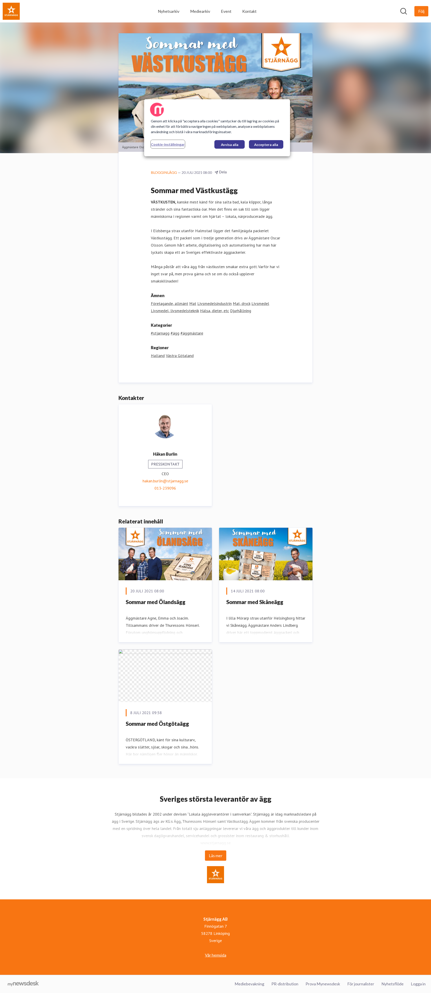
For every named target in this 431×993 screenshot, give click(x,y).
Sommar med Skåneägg (254, 602)
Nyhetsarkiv (168, 11)
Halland (158, 355)
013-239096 (165, 488)
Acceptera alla (266, 144)
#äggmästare (191, 333)
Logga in (418, 983)
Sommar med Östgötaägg (157, 723)
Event (226, 11)
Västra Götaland (180, 355)
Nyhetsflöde (392, 983)
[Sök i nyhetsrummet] (403, 11)
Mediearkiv (200, 11)
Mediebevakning (249, 983)
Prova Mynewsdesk (323, 983)
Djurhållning (240, 310)
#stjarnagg (160, 333)
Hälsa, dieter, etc (214, 310)
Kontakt (249, 11)
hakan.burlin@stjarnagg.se (165, 480)
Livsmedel (260, 303)
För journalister (360, 983)
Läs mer (215, 855)
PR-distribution (284, 983)
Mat (192, 303)
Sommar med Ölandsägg (155, 602)
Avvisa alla (229, 144)
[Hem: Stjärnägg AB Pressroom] (11, 11)
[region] (217, 127)
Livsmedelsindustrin (214, 303)
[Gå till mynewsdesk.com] (23, 984)
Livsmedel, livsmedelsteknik (175, 310)
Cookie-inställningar (168, 144)
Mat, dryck (241, 303)
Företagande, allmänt (169, 303)
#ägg (175, 333)
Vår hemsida (215, 955)
